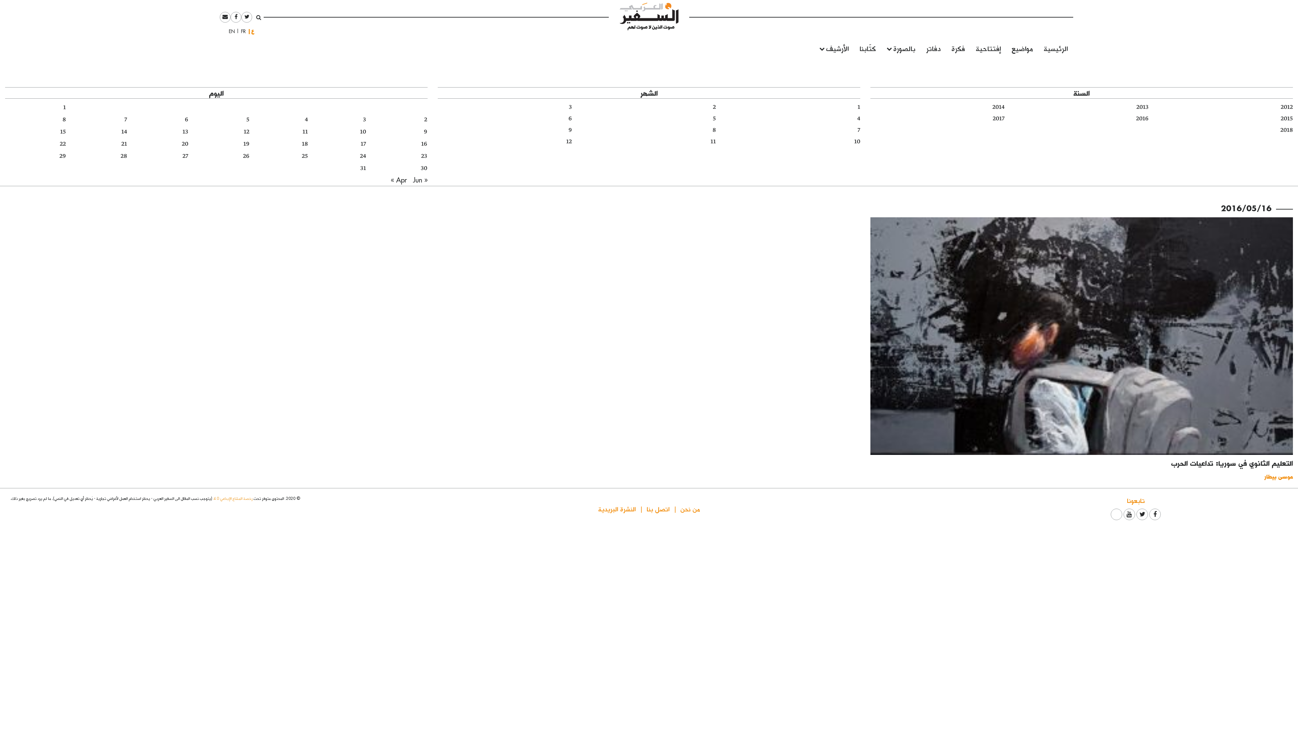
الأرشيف (837, 48)
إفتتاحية (988, 48)
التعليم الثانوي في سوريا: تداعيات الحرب (1232, 463)
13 (185, 132)
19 (246, 144)
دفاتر (933, 48)
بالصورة (904, 48)
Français (241, 31)
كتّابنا (868, 48)
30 (424, 168)
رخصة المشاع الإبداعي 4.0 (233, 498)
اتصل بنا (658, 509)
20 (185, 144)
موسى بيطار (1278, 476)
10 (857, 142)
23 (424, 156)
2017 (999, 119)
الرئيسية (1056, 48)
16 (424, 144)
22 (63, 144)
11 (713, 142)
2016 (1142, 119)
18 (305, 144)
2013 (1142, 107)
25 (305, 156)
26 (246, 156)
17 (363, 144)
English (230, 31)
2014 (998, 107)
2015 (1287, 119)
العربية (253, 31)
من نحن (690, 509)
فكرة (958, 48)
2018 (1286, 130)
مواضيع (1022, 48)
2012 (1287, 107)
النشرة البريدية (617, 509)
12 (569, 142)
